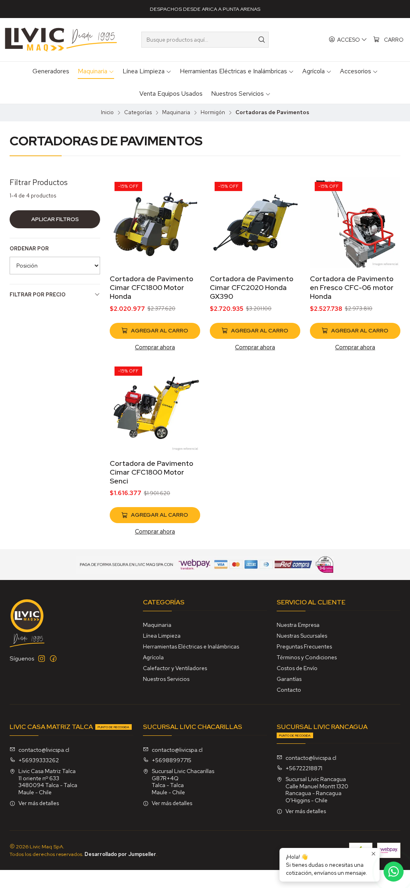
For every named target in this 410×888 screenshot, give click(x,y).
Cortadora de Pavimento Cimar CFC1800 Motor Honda (151, 287)
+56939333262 (38, 760)
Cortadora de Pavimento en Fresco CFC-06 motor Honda (352, 287)
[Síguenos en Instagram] (42, 658)
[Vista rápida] (186, 233)
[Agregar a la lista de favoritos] (186, 212)
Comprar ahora (155, 347)
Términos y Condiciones (307, 657)
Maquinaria (176, 112)
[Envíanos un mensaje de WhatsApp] (394, 872)
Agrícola (153, 657)
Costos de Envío (297, 668)
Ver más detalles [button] (38, 803)
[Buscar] (262, 40)
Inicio (107, 112)
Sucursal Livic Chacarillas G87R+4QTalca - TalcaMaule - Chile (183, 781)
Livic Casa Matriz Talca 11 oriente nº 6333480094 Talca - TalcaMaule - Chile (47, 781)
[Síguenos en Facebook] (53, 658)
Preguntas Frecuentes (304, 646)
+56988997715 (171, 760)
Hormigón (213, 112)
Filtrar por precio (38, 294)
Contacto (289, 689)
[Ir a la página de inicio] (61, 40)
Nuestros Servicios (166, 679)
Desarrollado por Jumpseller (120, 854)
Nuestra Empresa (298, 624)
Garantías (289, 679)
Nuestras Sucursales (302, 635)
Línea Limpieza (162, 635)
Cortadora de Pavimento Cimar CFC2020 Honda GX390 (251, 287)
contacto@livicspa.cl (43, 749)
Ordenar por (29, 249)
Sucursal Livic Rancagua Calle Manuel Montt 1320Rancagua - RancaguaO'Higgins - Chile (316, 789)
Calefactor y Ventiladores (175, 668)
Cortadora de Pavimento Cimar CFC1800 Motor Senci (151, 472)
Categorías (138, 112)
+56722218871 (303, 768)
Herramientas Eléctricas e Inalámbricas (191, 646)
